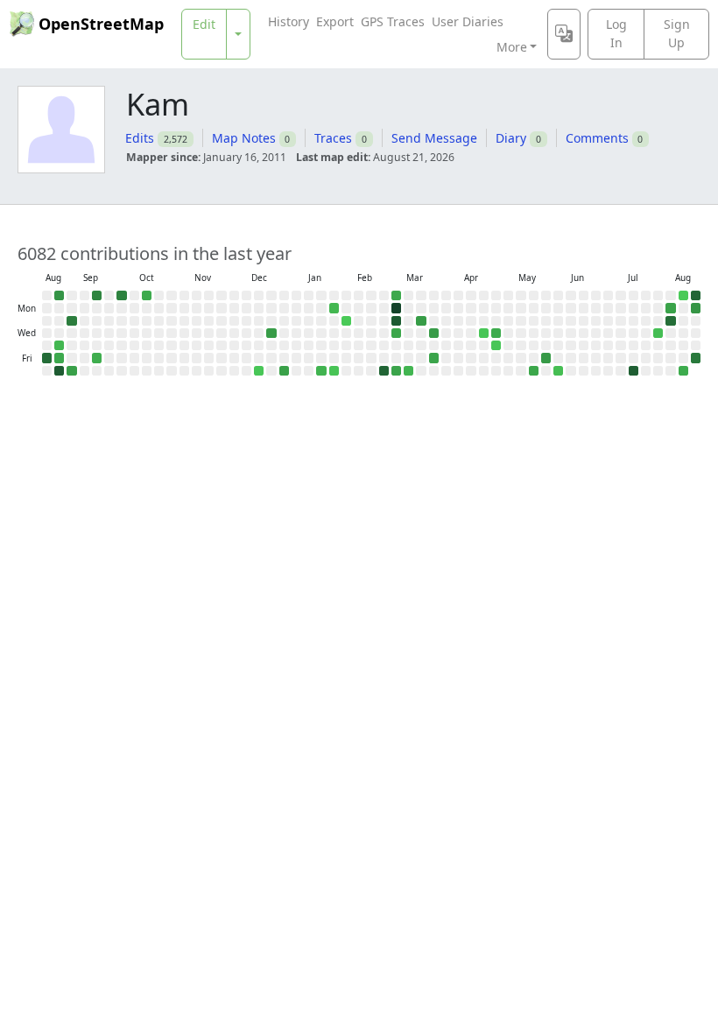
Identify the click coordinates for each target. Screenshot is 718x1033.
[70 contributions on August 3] (670, 308)
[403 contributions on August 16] (695, 295)
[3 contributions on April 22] (484, 333)
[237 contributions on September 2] (71, 321)
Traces (333, 138)
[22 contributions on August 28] (59, 345)
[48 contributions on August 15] (683, 371)
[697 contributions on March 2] (396, 308)
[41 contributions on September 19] (97, 357)
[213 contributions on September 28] (121, 295)
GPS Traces (393, 21)
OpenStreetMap (101, 23)
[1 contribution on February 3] (346, 321)
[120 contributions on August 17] (695, 308)
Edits (139, 138)
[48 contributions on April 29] (496, 333)
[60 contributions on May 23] (533, 371)
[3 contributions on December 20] (259, 371)
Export (335, 21)
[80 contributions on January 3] (284, 371)
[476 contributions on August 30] (59, 371)
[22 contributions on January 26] (334, 308)
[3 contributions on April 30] (496, 345)
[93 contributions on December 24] (271, 333)
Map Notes (244, 138)
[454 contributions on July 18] (633, 371)
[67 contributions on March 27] (434, 357)
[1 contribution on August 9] (683, 295)
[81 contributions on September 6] (71, 371)
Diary (511, 138)
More (511, 47)
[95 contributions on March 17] (421, 321)
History (288, 21)
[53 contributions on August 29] (59, 357)
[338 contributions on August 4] (670, 321)
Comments (597, 138)
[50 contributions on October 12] (146, 295)
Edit (204, 24)
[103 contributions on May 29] (546, 357)
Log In (616, 33)
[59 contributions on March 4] (396, 333)
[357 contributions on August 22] (47, 357)
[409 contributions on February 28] (384, 371)
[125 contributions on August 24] (59, 295)
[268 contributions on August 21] (695, 357)
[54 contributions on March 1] (396, 295)
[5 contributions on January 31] (334, 371)
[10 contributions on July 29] (658, 333)
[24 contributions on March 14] (408, 371)
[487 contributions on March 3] (396, 321)
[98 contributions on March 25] (434, 333)
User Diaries (467, 21)
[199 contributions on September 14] (97, 295)
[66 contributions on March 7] (396, 371)
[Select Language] (564, 34)
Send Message (434, 138)
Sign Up (677, 33)
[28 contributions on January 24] (321, 371)
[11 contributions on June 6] (558, 371)
